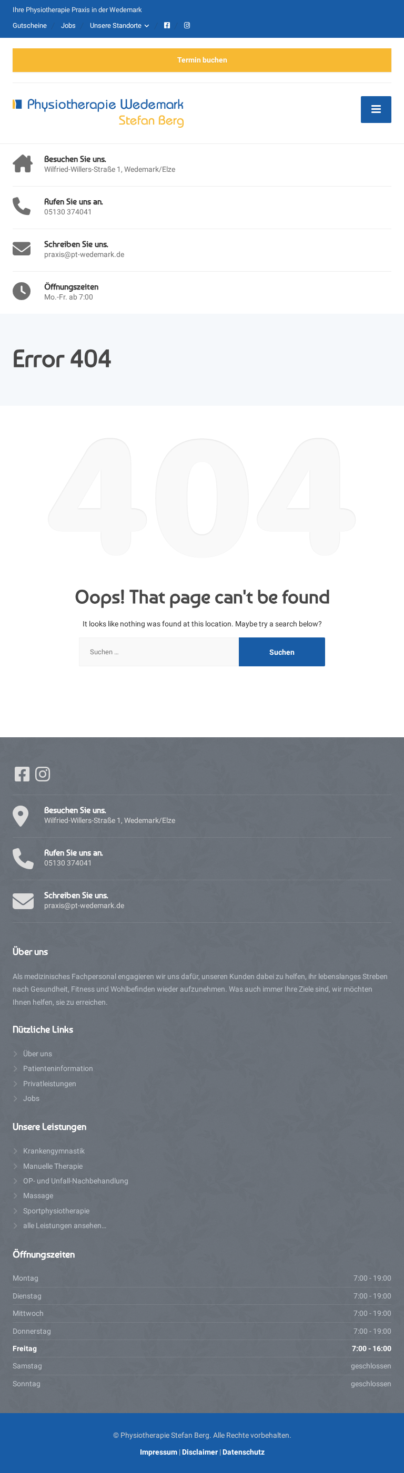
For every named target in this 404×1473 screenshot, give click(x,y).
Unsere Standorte (116, 25)
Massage (38, 1195)
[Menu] (376, 109)
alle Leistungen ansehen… (64, 1225)
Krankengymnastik (54, 1151)
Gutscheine (30, 25)
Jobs (68, 25)
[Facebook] (23, 778)
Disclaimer (200, 1452)
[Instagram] (42, 778)
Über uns (37, 1053)
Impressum (158, 1452)
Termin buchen (202, 60)
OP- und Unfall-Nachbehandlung (75, 1181)
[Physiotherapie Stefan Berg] (98, 112)
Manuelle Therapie (53, 1166)
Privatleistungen (49, 1083)
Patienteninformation (58, 1068)
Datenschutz (244, 1452)
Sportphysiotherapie (56, 1211)
